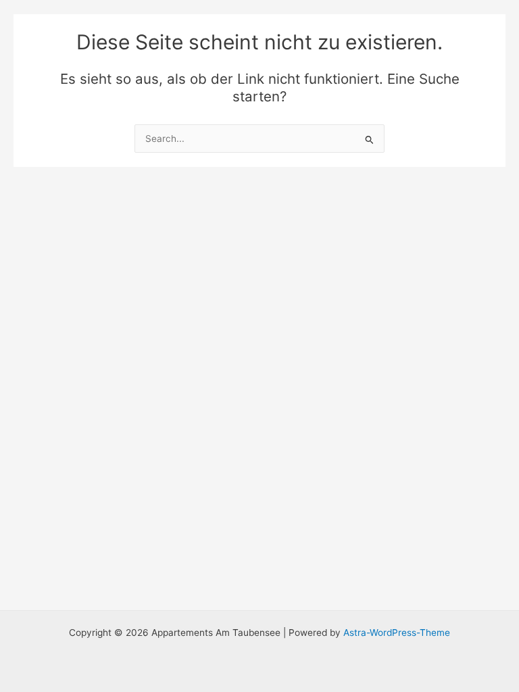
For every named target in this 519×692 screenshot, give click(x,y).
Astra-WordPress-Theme (396, 632)
